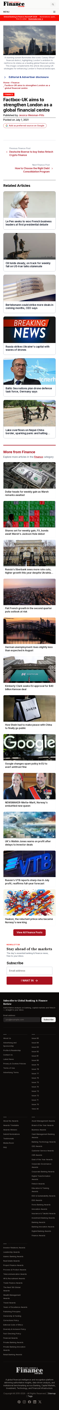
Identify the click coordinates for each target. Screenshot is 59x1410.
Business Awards (39, 1130)
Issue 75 (35, 1082)
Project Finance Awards (13, 1265)
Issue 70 (35, 1104)
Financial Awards (10, 1338)
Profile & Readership (12, 1050)
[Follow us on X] (39, 1401)
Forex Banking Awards (41, 1205)
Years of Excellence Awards (15, 1307)
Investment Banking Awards (43, 1218)
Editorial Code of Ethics (13, 1325)
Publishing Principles (11, 1312)
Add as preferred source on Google (26, 126)
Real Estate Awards (11, 1261)
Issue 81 (35, 1056)
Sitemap (52, 1393)
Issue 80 (35, 1060)
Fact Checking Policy (12, 1334)
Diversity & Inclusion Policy (14, 1329)
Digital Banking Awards (41, 1231)
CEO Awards (37, 1146)
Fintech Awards (38, 1184)
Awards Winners (10, 1130)
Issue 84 (35, 1043)
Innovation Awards (39, 1209)
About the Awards (10, 1121)
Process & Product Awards (14, 1270)
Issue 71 (35, 1100)
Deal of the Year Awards (42, 1159)
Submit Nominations (11, 1134)
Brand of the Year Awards (43, 1125)
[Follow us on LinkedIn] (34, 1401)
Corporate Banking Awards (43, 1172)
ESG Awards (37, 1200)
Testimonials (8, 1139)
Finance (15, 83)
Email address (9, 1015)
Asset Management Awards (43, 1121)
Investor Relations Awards (14, 1248)
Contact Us (8, 1055)
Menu (6, 12)
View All (35, 1109)
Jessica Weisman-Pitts (31, 115)
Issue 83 (35, 1047)
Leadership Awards (11, 1252)
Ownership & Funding (12, 1316)
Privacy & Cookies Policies (14, 1064)
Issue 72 (35, 1096)
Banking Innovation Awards (43, 1227)
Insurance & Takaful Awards (44, 1213)
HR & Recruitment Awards (14, 1278)
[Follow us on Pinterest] (19, 1401)
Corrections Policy (11, 1320)
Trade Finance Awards (13, 1283)
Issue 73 (35, 1091)
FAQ (5, 1147)
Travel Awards (9, 1303)
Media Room (8, 1143)
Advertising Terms (11, 1072)
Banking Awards (38, 1222)
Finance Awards (38, 1236)
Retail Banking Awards (12, 1355)
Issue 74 (35, 1087)
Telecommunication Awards (15, 1274)
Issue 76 (35, 1078)
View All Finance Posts (29, 932)
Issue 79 (35, 1065)
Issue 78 (35, 1069)
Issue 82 (35, 1051)
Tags (30, 1396)
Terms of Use (9, 1068)
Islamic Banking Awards (13, 1256)
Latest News (8, 1059)
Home (6, 83)
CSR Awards (37, 1155)
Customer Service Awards (43, 1151)
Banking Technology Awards (44, 1142)
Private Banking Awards (13, 1342)
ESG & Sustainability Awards (43, 1196)
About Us (7, 1038)
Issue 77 (35, 1074)
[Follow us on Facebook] (29, 1401)
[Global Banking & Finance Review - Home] (15, 4)
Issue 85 (35, 1038)
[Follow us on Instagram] (24, 1401)
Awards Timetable (11, 1125)
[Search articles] (53, 4)
